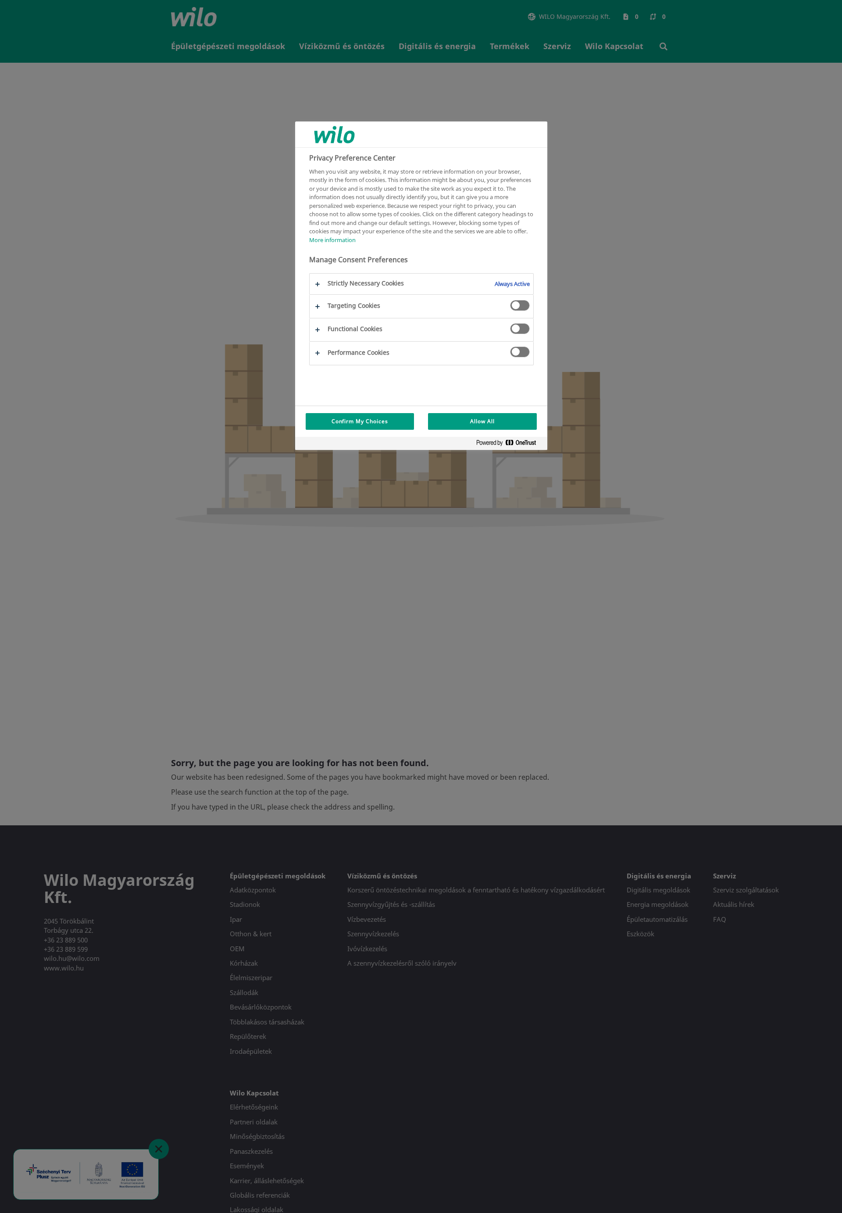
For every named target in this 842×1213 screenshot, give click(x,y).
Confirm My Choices (360, 421)
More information (332, 239)
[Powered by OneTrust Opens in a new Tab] (509, 444)
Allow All (482, 421)
